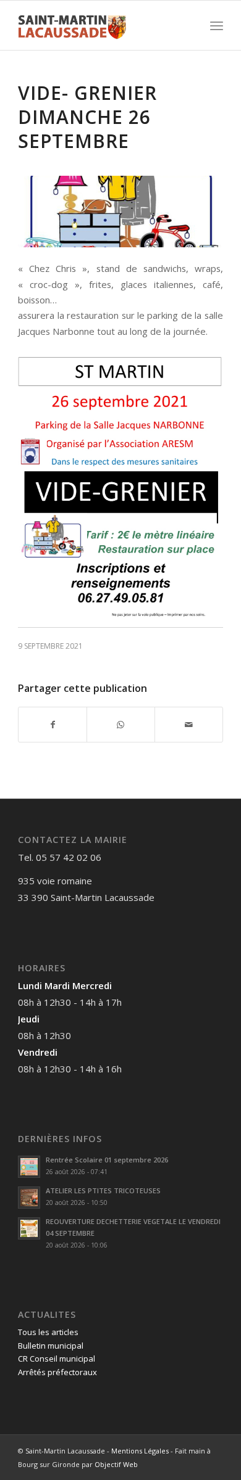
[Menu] (216, 25)
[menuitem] (216, 25)
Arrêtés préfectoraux (57, 1372)
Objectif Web (116, 1464)
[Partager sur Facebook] (53, 724)
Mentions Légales (140, 1450)
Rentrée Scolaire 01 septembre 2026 (107, 1159)
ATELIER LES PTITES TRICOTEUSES (103, 1190)
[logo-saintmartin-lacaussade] (100, 25)
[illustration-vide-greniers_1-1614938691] (120, 211)
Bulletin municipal (50, 1345)
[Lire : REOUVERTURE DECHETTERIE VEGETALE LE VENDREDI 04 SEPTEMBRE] (29, 1228)
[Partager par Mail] (188, 724)
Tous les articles (48, 1332)
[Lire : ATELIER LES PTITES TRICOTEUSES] (29, 1197)
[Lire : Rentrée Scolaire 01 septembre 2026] (29, 1167)
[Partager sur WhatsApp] (120, 724)
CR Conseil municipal (56, 1358)
